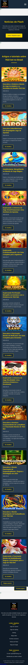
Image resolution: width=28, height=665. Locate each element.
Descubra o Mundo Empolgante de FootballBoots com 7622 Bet (14, 514)
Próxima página (20, 588)
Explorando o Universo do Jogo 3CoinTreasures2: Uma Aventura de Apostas (13, 210)
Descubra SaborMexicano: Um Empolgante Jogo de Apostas (12, 131)
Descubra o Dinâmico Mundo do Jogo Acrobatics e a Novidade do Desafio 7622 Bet (14, 86)
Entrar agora (3, 664)
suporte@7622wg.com (15, 653)
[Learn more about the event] (14, 12)
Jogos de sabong (14, 629)
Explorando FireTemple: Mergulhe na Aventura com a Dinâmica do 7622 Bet (13, 295)
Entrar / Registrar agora (14, 35)
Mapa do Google (14, 644)
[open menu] (25, 4)
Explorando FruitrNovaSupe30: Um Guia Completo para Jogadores (13, 252)
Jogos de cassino (14, 626)
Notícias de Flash (14, 641)
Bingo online (14, 635)
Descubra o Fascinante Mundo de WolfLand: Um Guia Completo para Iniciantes (14, 336)
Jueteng (14, 632)
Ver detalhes (8, 106)
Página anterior (7, 583)
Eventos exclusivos (14, 638)
